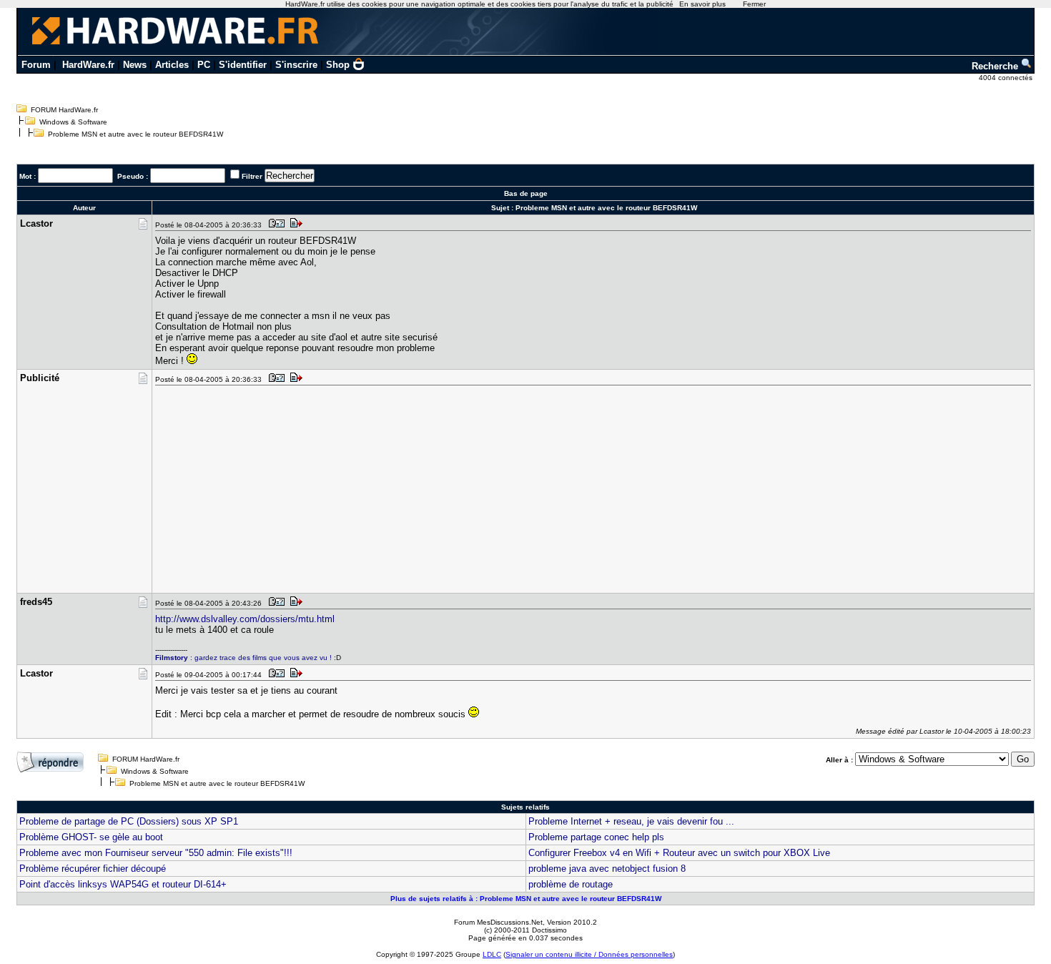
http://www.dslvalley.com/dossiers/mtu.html (245, 619)
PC (203, 64)
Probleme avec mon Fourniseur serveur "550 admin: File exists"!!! (155, 852)
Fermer (754, 4)
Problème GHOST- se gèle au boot (91, 837)
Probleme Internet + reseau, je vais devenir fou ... (631, 821)
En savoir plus (702, 4)
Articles (172, 64)
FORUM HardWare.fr (64, 110)
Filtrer (252, 176)
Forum (36, 64)
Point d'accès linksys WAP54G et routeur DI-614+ (123, 884)
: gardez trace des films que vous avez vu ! (243, 657)
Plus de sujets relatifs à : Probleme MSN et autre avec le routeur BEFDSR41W (525, 898)
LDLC (492, 954)
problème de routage (570, 884)
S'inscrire (296, 64)
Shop (338, 64)
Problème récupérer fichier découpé (92, 868)
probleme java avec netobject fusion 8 (607, 868)
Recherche (996, 66)
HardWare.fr (88, 64)
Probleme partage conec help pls (596, 837)
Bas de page (526, 193)
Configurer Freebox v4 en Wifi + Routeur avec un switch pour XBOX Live (679, 852)
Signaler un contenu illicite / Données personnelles (589, 954)
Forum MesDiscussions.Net (498, 922)
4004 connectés (1007, 78)
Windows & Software (73, 122)
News (135, 64)
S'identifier (243, 64)
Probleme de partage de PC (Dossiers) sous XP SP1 (128, 821)
